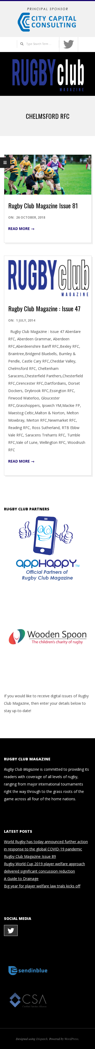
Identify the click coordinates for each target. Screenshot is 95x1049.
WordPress (71, 1039)
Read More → (21, 228)
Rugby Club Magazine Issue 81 (43, 205)
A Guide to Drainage (21, 878)
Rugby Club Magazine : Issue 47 (44, 308)
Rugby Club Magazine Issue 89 (30, 856)
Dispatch (42, 1039)
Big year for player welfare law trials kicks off (42, 885)
